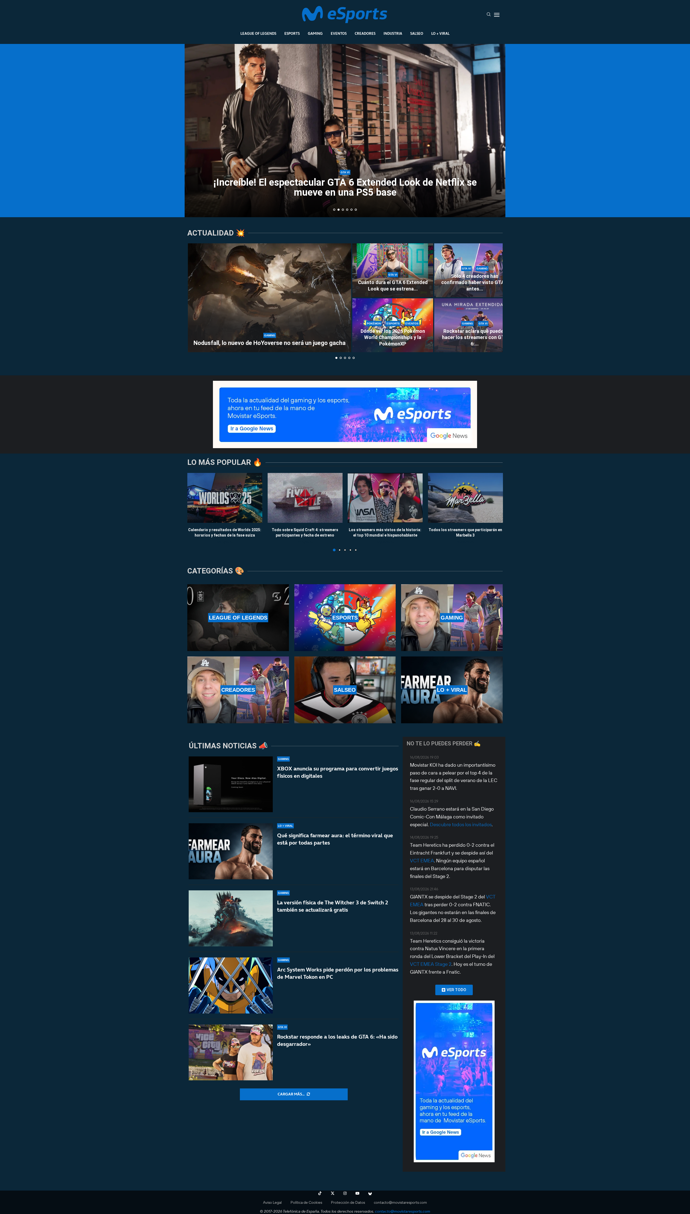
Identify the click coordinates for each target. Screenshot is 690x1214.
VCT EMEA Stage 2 (430, 964)
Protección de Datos (348, 1202)
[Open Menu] (496, 15)
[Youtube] (357, 1193)
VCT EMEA (422, 860)
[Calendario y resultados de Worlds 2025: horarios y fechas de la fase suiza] (224, 498)
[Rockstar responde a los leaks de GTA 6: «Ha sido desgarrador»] (231, 1053)
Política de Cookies (306, 1202)
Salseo (416, 33)
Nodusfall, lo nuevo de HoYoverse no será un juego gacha (270, 343)
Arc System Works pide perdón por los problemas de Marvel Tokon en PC (337, 973)
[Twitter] (332, 1193)
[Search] (488, 14)
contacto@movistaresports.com (400, 1202)
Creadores (365, 33)
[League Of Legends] (238, 617)
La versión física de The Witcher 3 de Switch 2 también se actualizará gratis (332, 906)
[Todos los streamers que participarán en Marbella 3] (465, 498)
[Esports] (345, 617)
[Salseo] (345, 689)
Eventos (339, 33)
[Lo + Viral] (452, 689)
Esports (292, 33)
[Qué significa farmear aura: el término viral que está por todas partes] (231, 851)
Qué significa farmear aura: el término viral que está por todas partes (335, 839)
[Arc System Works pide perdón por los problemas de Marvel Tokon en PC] (231, 985)
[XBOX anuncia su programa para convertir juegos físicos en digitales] (231, 784)
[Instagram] (345, 1193)
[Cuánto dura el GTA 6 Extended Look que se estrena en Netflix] (392, 270)
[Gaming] (452, 617)
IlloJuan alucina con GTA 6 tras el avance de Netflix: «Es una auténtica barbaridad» (345, 187)
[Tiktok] (320, 1193)
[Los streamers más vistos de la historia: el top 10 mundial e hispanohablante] (385, 498)
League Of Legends (258, 33)
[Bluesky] (370, 1193)
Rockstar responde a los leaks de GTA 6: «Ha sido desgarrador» (337, 1040)
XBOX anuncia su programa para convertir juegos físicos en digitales (337, 772)
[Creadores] (238, 689)
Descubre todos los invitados (461, 824)
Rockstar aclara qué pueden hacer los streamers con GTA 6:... (475, 337)
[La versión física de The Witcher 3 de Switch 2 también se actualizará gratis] (231, 918)
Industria (393, 33)
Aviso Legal (272, 1202)
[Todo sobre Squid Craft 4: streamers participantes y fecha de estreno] (305, 498)
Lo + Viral (440, 33)
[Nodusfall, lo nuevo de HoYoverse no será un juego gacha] (269, 297)
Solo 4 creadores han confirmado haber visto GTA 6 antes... (474, 282)
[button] (194, 130)
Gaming (315, 33)
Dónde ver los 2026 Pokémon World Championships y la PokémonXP (393, 337)
